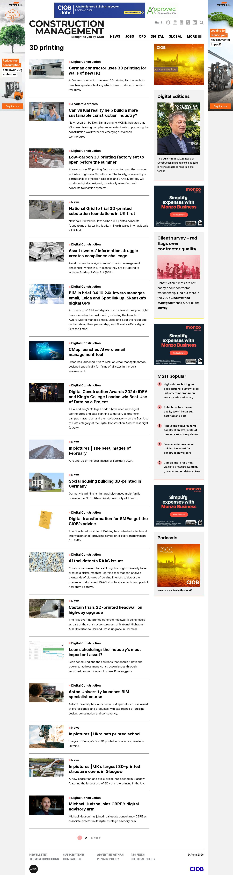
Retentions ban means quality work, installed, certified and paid (178, 411)
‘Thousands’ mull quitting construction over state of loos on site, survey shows (181, 430)
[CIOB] (160, 869)
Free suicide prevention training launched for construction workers (179, 448)
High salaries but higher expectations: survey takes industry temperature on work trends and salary (181, 391)
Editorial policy (143, 859)
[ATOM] (72, 869)
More (192, 36)
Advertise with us (110, 854)
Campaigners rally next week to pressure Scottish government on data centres (182, 467)
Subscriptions (74, 854)
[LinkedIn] (195, 22)
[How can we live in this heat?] (178, 565)
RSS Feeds (138, 854)
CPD (142, 36)
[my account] (168, 22)
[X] (188, 22)
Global (175, 36)
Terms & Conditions (44, 859)
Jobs (129, 36)
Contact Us (72, 859)
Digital (157, 36)
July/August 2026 (174, 158)
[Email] (175, 22)
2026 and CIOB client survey (178, 302)
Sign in (158, 22)
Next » (96, 838)
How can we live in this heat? (175, 590)
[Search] (202, 22)
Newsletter (38, 854)
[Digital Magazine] (181, 22)
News (115, 36)
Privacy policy (108, 859)
